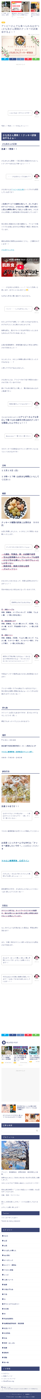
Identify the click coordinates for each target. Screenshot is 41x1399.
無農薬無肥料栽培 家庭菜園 (14, 1323)
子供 (5, 1294)
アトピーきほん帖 (17, 189)
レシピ (6, 1275)
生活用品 (7, 1333)
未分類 (6, 1309)
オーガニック (8, 1260)
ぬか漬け (7, 1255)
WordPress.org (8, 1381)
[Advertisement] (20, 86)
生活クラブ (8, 1328)
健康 (5, 1284)
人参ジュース (8, 1279)
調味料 (6, 1352)
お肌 (5, 1245)
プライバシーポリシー (17, 1394)
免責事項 (27, 1394)
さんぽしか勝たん (10, 1250)
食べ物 (6, 1362)
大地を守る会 (8, 1289)
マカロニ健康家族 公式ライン (15, 861)
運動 (5, 1357)
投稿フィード (7, 1376)
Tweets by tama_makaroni (10, 1221)
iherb (6, 1236)
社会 (5, 1338)
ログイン (6, 1373)
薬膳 (5, 1348)
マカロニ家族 (8, 1270)
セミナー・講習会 (10, 1265)
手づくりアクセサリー (11, 1304)
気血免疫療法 (8, 1318)
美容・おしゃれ (9, 1343)
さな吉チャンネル (7, 250)
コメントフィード (9, 1378)
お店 (3, 22)
